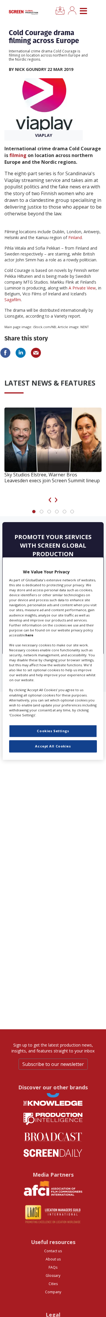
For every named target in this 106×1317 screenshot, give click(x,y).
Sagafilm (12, 299)
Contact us (53, 1250)
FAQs (53, 1267)
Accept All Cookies (53, 746)
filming (17, 155)
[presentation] (50, 498)
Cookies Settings (53, 731)
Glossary (53, 1275)
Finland (75, 237)
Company (53, 1291)
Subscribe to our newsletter (53, 1064)
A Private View (82, 288)
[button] (34, 511)
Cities (53, 1283)
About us (53, 1259)
